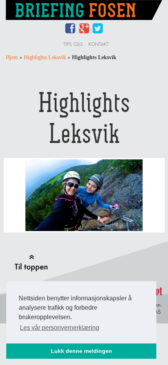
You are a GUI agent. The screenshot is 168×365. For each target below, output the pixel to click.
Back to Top (31, 263)
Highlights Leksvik (45, 57)
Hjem (12, 57)
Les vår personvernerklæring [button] (59, 327)
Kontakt (98, 44)
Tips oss (73, 44)
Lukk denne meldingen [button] (81, 351)
